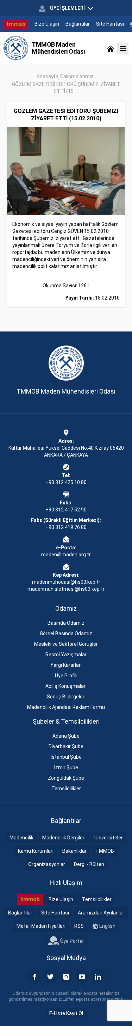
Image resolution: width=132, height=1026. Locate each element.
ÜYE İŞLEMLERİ (67, 8)
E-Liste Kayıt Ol (66, 1013)
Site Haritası (110, 24)
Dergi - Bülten (89, 864)
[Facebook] (34, 976)
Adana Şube (66, 736)
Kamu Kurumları (36, 851)
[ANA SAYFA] (110, 48)
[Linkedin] (97, 976)
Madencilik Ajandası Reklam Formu (66, 707)
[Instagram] (66, 976)
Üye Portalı (71, 941)
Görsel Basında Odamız (66, 633)
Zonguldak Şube (66, 778)
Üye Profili (66, 675)
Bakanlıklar (74, 851)
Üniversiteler (108, 837)
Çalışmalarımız (77, 76)
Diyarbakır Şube (66, 746)
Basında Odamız (66, 623)
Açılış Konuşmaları (66, 686)
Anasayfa (47, 76)
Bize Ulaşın (46, 24)
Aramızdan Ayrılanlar (101, 913)
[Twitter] (50, 976)
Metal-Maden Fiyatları (41, 926)
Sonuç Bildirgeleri (66, 696)
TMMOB (104, 851)
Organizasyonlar (46, 864)
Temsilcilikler (66, 788)
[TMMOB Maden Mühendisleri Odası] (16, 48)
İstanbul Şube (66, 757)
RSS (79, 926)
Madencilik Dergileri (64, 837)
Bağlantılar (77, 24)
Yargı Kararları (66, 665)
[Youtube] (82, 976)
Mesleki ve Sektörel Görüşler (66, 644)
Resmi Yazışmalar (66, 654)
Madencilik (21, 837)
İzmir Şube (66, 767)
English (106, 926)
